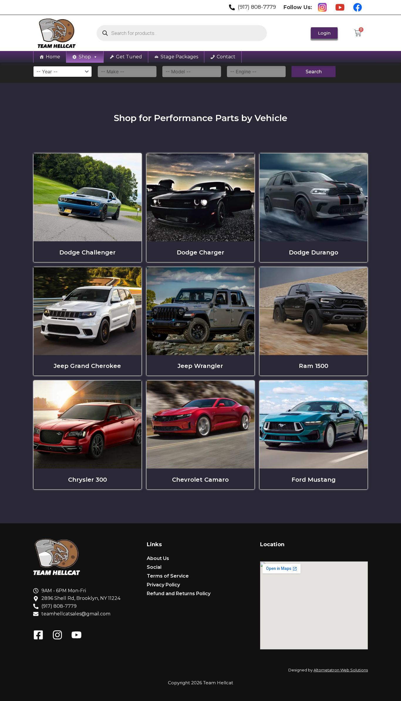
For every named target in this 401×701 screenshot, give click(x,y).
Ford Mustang (314, 479)
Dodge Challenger (87, 252)
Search (314, 71)
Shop (85, 57)
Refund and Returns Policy (178, 593)
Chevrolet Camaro (200, 479)
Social (154, 567)
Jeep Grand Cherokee (87, 365)
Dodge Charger (200, 252)
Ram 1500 (313, 365)
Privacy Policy (163, 585)
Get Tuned (129, 57)
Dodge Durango (313, 252)
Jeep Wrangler (200, 365)
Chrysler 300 (87, 479)
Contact (226, 57)
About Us (158, 558)
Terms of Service (168, 576)
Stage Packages (179, 57)
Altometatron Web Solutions (341, 670)
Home (53, 57)
